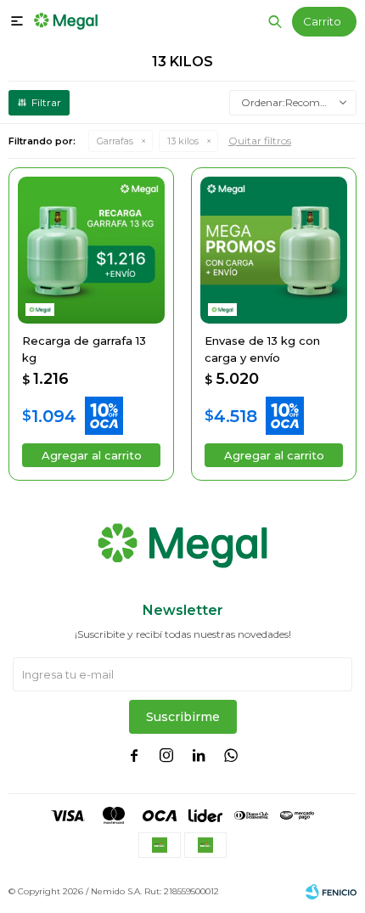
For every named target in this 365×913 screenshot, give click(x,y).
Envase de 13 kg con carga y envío (262, 349)
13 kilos (183, 141)
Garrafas (115, 141)
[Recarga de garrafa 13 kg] (91, 250)
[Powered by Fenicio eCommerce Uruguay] (331, 892)
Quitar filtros (259, 140)
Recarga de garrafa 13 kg (84, 349)
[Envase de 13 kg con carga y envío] (273, 250)
